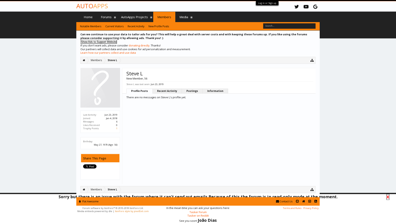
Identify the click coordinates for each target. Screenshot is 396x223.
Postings (192, 91)
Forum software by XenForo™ (113, 208)
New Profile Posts (158, 26)
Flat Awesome (90, 201)
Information (215, 91)
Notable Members (90, 26)
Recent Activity (167, 91)
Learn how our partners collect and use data (108, 53)
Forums (106, 17)
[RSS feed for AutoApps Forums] (316, 201)
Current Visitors (114, 26)
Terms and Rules (292, 208)
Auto (92, 6)
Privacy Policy (311, 208)
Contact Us (285, 201)
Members (164, 17)
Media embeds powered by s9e (94, 211)
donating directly (139, 45)
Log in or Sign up (267, 3)
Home (88, 17)
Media (183, 17)
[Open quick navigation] (312, 60)
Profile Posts (139, 91)
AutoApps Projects (134, 17)
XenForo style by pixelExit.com (132, 211)
